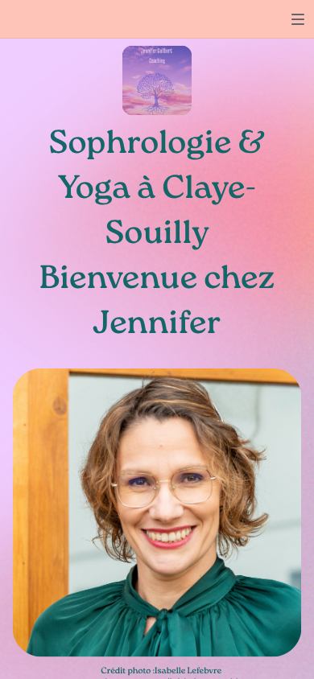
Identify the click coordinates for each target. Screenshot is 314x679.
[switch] (298, 19)
